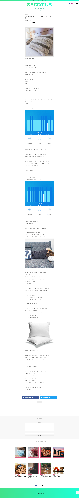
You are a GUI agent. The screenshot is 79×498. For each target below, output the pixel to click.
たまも (19, 475)
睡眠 (30, 20)
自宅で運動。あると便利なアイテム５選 (58, 476)
